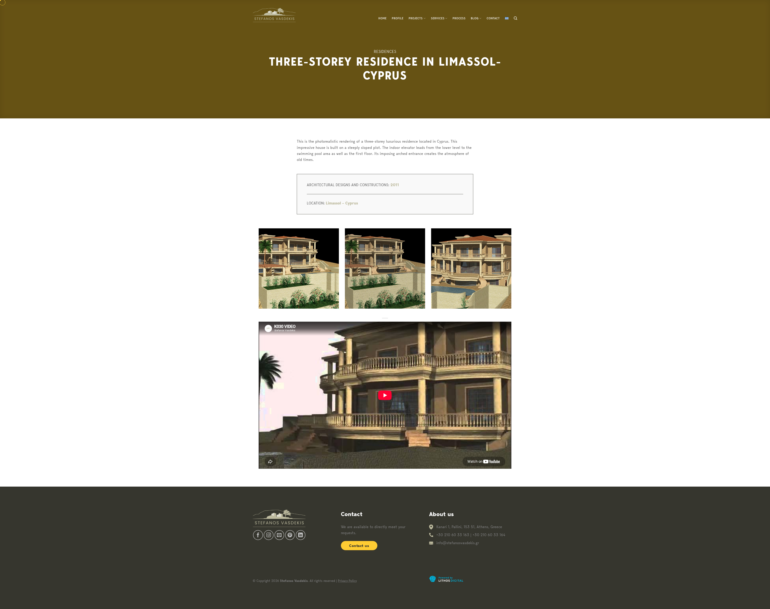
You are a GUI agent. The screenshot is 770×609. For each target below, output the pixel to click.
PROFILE (397, 18)
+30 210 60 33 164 (489, 535)
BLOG (475, 18)
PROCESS (459, 18)
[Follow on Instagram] (269, 535)
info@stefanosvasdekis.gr (457, 543)
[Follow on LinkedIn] (301, 535)
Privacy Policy (347, 581)
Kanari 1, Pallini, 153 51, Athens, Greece (469, 527)
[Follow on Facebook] (258, 535)
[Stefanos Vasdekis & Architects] (274, 15)
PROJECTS (416, 18)
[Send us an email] (279, 535)
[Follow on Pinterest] (290, 535)
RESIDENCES (385, 51)
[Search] (515, 18)
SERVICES (438, 18)
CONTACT (493, 18)
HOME (382, 18)
